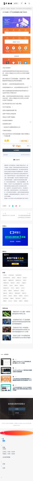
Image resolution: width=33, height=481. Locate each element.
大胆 (18, 282)
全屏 (4, 468)
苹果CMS (17, 298)
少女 (11, 285)
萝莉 (24, 298)
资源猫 (8, 8)
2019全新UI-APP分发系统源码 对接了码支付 (18, 198)
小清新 (24, 282)
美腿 (11, 298)
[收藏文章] (9, 206)
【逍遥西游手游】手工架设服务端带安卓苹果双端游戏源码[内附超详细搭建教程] (21, 321)
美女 (26, 295)
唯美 (12, 282)
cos (5, 275)
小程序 (5, 285)
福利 (15, 295)
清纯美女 (17, 293)
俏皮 (13, 277)
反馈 (4, 464)
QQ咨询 (17, 159)
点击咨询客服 (6, 457)
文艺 (22, 288)
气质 (22, 290)
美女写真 (5, 298)
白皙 (5, 295)
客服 (9, 452)
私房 (20, 295)
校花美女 (16, 290)
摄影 (17, 288)
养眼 (19, 277)
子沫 (15, 359)
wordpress (6, 277)
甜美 (24, 293)
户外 (12, 288)
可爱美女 (6, 282)
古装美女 (18, 280)
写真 (25, 277)
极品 (10, 290)
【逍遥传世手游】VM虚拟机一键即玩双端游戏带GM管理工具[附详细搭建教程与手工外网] (21, 329)
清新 (5, 293)
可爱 (24, 280)
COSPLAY (11, 275)
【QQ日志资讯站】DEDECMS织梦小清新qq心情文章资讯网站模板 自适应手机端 (22, 389)
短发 (10, 295)
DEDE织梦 (18, 275)
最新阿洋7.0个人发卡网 (9, 215)
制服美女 (11, 280)
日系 (5, 290)
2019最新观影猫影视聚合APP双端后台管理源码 (24, 216)
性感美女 (6, 288)
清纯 (11, 293)
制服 (5, 280)
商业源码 (13, 8)
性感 (22, 285)
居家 (16, 285)
